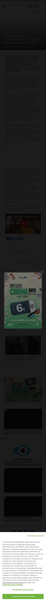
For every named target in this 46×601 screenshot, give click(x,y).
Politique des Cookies (12, 585)
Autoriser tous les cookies (23, 596)
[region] (23, 566)
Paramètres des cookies (23, 589)
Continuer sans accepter (35, 536)
